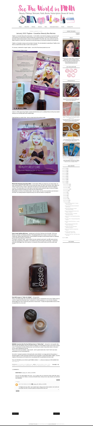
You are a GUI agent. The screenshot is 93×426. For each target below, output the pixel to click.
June (66, 193)
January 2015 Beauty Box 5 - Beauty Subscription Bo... (71, 204)
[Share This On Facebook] (53, 364)
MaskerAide (28, 365)
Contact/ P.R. (70, 26)
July (66, 192)
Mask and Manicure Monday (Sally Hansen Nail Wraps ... (71, 224)
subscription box (42, 365)
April (66, 197)
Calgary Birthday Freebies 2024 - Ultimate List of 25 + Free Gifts (71, 138)
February (66, 200)
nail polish (34, 365)
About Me (27, 26)
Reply (58, 379)
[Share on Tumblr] (58, 364)
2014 (65, 237)
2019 (65, 176)
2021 (65, 173)
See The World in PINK (25, 384)
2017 (65, 179)
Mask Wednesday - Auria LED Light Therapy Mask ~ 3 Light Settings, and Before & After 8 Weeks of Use (71, 117)
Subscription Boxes (54, 26)
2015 (65, 182)
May (66, 195)
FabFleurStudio (60, 424)
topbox (48, 365)
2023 (65, 170)
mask (24, 365)
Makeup (33, 26)
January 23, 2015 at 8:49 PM (28, 372)
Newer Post (15, 413)
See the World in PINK (43, 424)
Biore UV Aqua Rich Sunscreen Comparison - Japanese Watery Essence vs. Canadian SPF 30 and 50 (71, 158)
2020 (65, 174)
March (66, 198)
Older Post (56, 413)
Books (62, 26)
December (67, 184)
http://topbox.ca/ (15, 361)
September (67, 189)
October (66, 187)
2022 (65, 171)
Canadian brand (40, 364)
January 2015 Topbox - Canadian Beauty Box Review (71, 214)
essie (45, 364)
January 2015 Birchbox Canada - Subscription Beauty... (71, 209)
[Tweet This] (54, 364)
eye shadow (19, 365)
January (66, 201)
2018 (65, 178)
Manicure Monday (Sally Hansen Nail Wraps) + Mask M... (72, 212)
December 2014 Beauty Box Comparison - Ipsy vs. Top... (70, 232)
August (66, 190)
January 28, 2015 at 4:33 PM (39, 384)
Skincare (40, 26)
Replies (18, 381)
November (67, 185)
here (39, 360)
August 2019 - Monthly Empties (71, 97)
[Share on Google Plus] (57, 364)
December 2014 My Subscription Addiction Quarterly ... (71, 227)
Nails (46, 26)
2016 (65, 181)
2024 (65, 168)
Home (20, 26)
